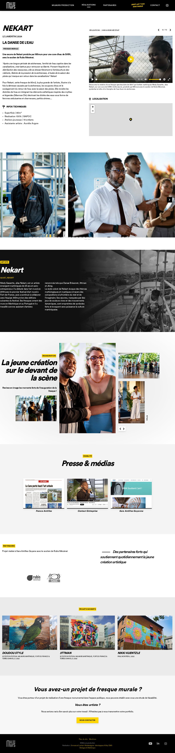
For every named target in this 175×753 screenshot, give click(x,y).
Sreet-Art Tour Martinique (138, 5)
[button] (130, 119)
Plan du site (83, 739)
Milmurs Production (63, 5)
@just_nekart (7, 278)
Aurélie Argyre (31, 123)
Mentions (92, 739)
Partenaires (109, 5)
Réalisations (89, 5)
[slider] (116, 79)
